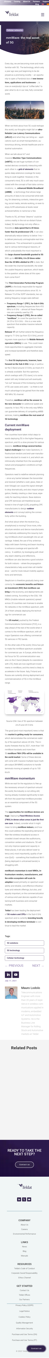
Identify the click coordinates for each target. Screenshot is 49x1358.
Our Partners (24, 1299)
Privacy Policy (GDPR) (24, 1305)
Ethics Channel (24, 1278)
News (24, 1247)
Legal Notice (24, 1311)
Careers (24, 1229)
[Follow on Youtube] (15, 975)
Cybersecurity (23, 1099)
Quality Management (24, 1323)
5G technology (13, 950)
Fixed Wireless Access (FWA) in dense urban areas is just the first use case (24, 820)
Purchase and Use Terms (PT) (24, 1340)
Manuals (24, 1256)
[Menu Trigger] (42, 14)
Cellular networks (15, 30)
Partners (36, 1)
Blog (37, 4)
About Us (26, 1)
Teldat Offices (24, 1295)
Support (46, 1)
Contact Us (24, 1290)
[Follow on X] (24, 1199)
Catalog (17, 1)
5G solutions (12, 943)
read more (24, 1123)
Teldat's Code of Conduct (24, 1268)
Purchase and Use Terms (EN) (24, 1334)
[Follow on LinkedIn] (8, 975)
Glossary (7, 1)
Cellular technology (15, 958)
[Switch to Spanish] (48, 4)
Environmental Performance (24, 1234)
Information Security (24, 1328)
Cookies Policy (24, 1317)
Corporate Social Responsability (24, 1273)
